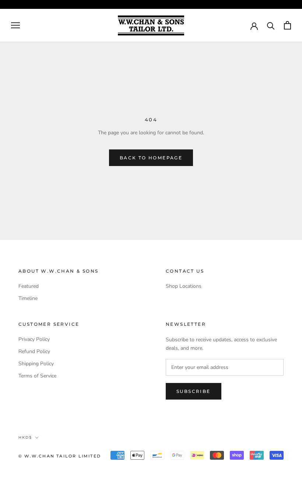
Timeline (28, 298)
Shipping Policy (36, 363)
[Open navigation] (15, 25)
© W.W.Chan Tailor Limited (59, 456)
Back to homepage (151, 157)
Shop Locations (183, 286)
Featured (28, 286)
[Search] (271, 25)
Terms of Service (37, 375)
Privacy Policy (34, 339)
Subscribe (193, 391)
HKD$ (25, 437)
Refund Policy (34, 351)
